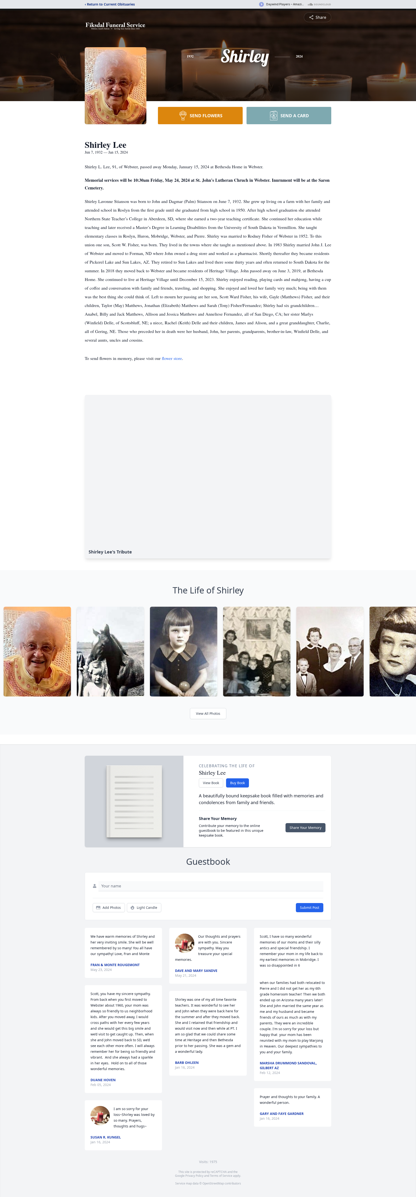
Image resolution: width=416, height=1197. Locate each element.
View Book (211, 783)
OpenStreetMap (213, 1183)
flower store (172, 358)
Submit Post (309, 907)
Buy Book (237, 783)
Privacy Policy (194, 1176)
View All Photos (208, 713)
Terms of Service (221, 1176)
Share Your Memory (305, 827)
